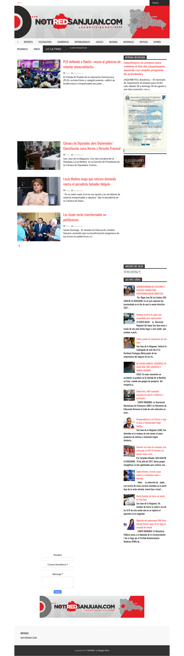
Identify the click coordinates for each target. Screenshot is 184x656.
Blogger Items (103, 651)
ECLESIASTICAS (45, 42)
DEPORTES (28, 42)
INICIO (19, 3)
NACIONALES (128, 42)
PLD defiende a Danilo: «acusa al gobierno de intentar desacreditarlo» (91, 64)
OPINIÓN (157, 42)
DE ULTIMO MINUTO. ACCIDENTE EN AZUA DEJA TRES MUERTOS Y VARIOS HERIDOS (151, 367)
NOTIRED (91, 651)
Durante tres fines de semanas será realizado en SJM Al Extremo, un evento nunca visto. (151, 450)
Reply (67, 73)
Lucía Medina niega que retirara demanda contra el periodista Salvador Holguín (89, 181)
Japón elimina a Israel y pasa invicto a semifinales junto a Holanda (148, 475)
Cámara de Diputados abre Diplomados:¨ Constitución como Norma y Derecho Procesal (92, 145)
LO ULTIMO (53, 49)
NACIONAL (113, 42)
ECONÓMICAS (63, 42)
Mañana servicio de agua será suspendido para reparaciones (149, 316)
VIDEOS (37, 49)
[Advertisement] (69, 116)
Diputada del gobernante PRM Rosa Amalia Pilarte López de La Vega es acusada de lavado (151, 524)
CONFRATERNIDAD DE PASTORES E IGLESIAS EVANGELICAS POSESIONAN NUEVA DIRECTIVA (150, 290)
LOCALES (99, 42)
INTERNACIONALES (82, 42)
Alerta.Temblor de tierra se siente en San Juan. (150, 497)
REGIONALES (22, 49)
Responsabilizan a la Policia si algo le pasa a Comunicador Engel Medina (151, 423)
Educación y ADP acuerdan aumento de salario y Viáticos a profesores (149, 395)
